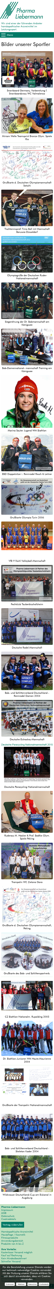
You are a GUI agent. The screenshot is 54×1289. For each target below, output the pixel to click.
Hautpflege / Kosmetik (13, 1234)
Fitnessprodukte (9, 1237)
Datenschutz (7, 1216)
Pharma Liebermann (13, 1206)
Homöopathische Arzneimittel (17, 1231)
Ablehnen (21, 1284)
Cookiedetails (8, 1219)
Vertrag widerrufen (13, 1224)
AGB (3, 1212)
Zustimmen (10, 1284)
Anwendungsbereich (12, 1240)
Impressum (7, 1209)
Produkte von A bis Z (12, 1243)
